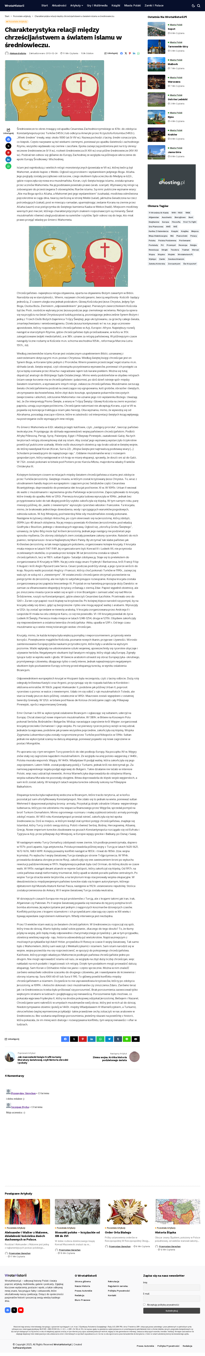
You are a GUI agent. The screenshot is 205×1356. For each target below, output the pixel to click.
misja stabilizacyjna (158, 236)
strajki (165, 250)
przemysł (171, 245)
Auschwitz (167, 217)
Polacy (193, 236)
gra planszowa (156, 226)
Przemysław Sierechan (19, 1253)
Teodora (175, 250)
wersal (195, 250)
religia (193, 245)
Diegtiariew (154, 222)
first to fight (189, 222)
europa (165, 222)
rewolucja (154, 250)
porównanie (184, 240)
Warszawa (174, 81)
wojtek (171, 254)
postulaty (153, 245)
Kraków (172, 134)
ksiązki (174, 231)
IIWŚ (168, 226)
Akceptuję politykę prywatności (162, 1304)
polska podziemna (167, 240)
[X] (14, 1310)
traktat (185, 250)
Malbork (173, 64)
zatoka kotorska (157, 264)
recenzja (183, 245)
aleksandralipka (18, 53)
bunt (191, 217)
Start (7, 16)
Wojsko (161, 254)
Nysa (171, 117)
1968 (187, 213)
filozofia (176, 222)
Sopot (171, 29)
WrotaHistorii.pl (63, 1344)
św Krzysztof (189, 264)
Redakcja (187, 1346)
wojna (152, 254)
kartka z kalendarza (158, 231)
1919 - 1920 (177, 213)
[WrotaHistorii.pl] (14, 5)
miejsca (194, 231)
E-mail (146, 1293)
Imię (145, 1282)
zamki (162, 259)
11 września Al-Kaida (158, 213)
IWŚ (175, 226)
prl (162, 245)
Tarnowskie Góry (178, 46)
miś (171, 236)
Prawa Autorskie (145, 1346)
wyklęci (152, 259)
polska (152, 240)
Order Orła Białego (118, 1232)
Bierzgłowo (180, 217)
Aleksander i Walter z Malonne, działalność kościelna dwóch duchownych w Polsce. (26, 1236)
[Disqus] (72, 1128)
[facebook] (7, 1310)
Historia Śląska (165, 1232)
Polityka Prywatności (168, 1346)
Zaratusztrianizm (176, 259)
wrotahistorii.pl (185, 254)
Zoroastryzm (174, 264)
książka (184, 231)
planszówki (181, 236)
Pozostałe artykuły (22, 16)
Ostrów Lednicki (177, 99)
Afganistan (154, 217)
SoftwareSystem (22, 1347)
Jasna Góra (174, 152)
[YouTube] (21, 1310)
